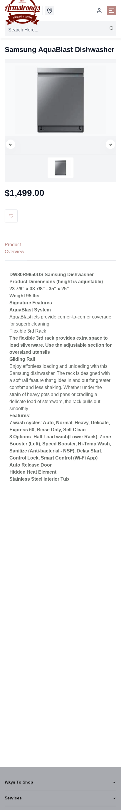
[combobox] (60, 30)
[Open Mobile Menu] (111, 10)
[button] (10, 144)
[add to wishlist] (11, 215)
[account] (99, 11)
